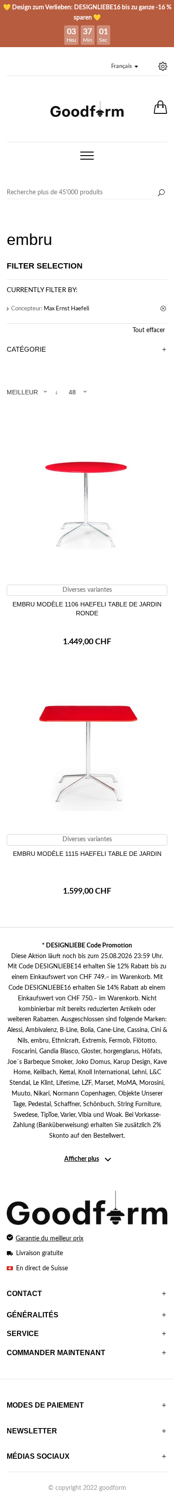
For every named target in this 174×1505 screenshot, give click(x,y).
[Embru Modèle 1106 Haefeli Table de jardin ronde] (87, 501)
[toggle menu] (87, 155)
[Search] (87, 193)
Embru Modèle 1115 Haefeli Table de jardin (87, 853)
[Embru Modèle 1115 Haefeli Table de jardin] (87, 751)
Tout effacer (149, 330)
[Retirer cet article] (163, 309)
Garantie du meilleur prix (49, 1239)
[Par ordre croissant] (56, 392)
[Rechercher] (161, 193)
